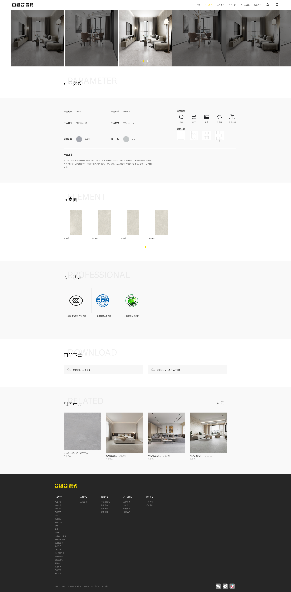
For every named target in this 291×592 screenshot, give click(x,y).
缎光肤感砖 (59, 542)
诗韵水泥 (58, 505)
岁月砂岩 (58, 501)
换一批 (220, 403)
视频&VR (126, 512)
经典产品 (58, 570)
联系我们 (149, 505)
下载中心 (149, 501)
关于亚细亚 (245, 4)
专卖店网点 (105, 501)
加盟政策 (104, 508)
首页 (199, 4)
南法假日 (58, 518)
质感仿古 (58, 546)
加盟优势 (104, 505)
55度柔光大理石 (61, 536)
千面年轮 (58, 573)
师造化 (57, 515)
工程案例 (83, 501)
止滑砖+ (58, 563)
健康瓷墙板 (59, 556)
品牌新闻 (126, 501)
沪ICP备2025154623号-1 (100, 586)
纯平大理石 (59, 522)
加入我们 (126, 505)
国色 (56, 525)
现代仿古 (58, 549)
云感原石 (58, 512)
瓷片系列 (58, 566)
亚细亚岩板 (59, 559)
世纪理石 (58, 508)
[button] (143, 61)
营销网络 (232, 4)
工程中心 (220, 4)
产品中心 (208, 4)
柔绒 (56, 529)
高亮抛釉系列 (60, 539)
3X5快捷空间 (59, 553)
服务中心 (257, 4)
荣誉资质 (126, 508)
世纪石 (57, 532)
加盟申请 (104, 512)
